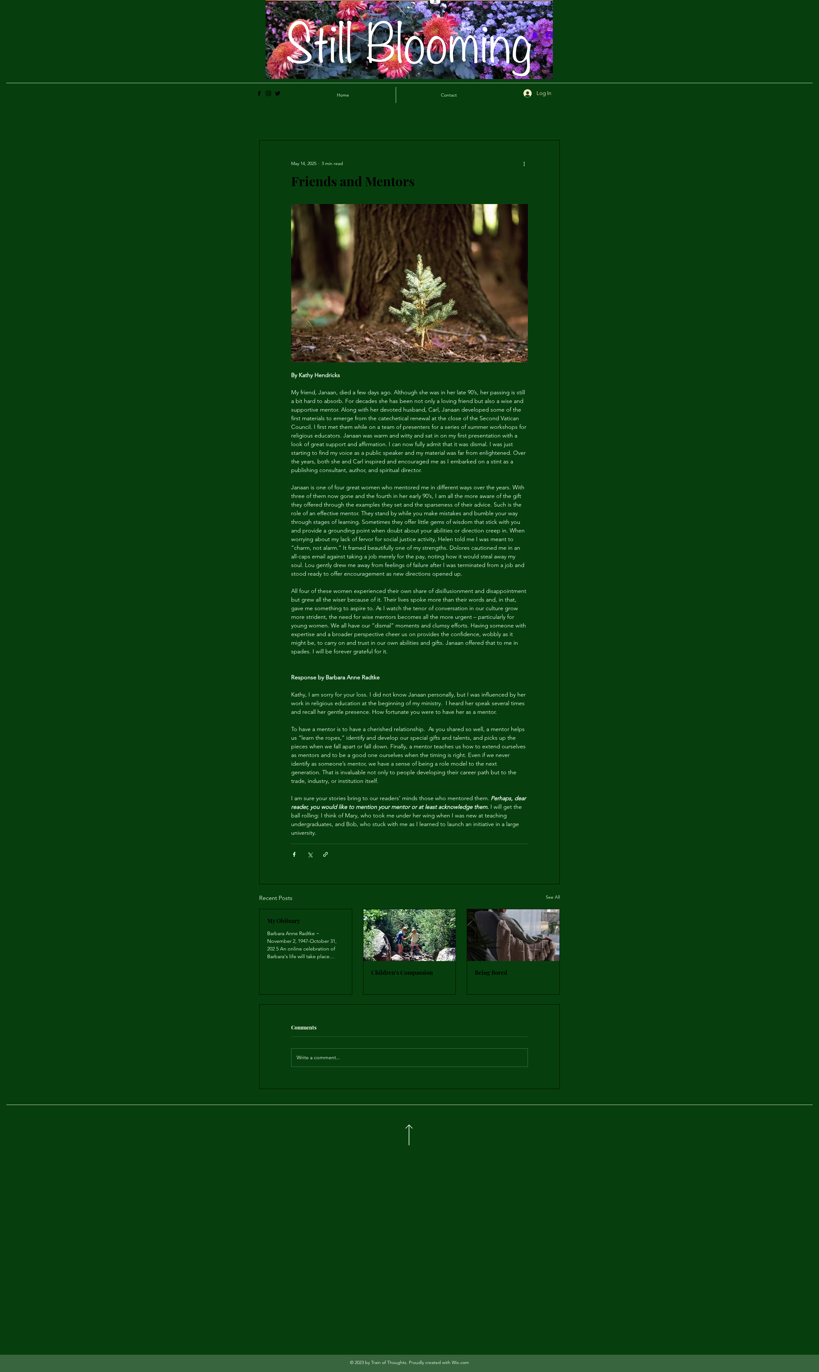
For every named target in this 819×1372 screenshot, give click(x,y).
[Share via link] (325, 854)
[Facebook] (259, 93)
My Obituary (283, 921)
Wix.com (460, 1362)
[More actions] (524, 163)
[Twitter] (277, 93)
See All (553, 897)
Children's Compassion (402, 972)
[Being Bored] (513, 935)
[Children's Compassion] (409, 935)
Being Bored (491, 972)
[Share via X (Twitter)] (310, 854)
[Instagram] (268, 93)
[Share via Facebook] (294, 854)
